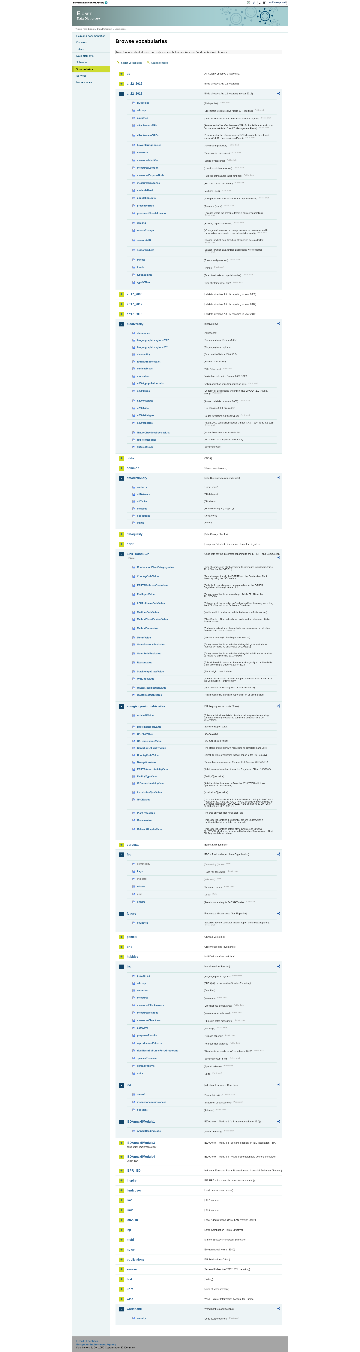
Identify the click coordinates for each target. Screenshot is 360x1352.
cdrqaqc (141, 110)
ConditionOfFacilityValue (151, 748)
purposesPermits (147, 1035)
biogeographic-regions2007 (153, 340)
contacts (142, 487)
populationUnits (146, 198)
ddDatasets (143, 494)
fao (129, 854)
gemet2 (132, 936)
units (140, 1073)
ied (129, 1085)
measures (142, 152)
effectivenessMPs (147, 125)
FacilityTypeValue (147, 776)
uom (130, 1289)
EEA (91, 3)
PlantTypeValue (146, 813)
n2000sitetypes (145, 415)
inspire (131, 1180)
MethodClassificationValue (152, 619)
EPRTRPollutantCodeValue (152, 585)
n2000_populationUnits (150, 383)
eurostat (133, 844)
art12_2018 (134, 93)
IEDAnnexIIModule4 (141, 1156)
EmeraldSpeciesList (148, 361)
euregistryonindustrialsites (146, 706)
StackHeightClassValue (150, 671)
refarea (141, 886)
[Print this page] (260, 3)
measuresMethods (147, 1012)
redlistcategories (146, 439)
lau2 (130, 1210)
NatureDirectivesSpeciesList (153, 432)
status (140, 522)
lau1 (130, 1200)
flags (140, 871)
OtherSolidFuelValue (149, 653)
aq (128, 73)
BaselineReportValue (149, 726)
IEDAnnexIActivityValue (150, 783)
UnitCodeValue (145, 678)
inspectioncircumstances (151, 1102)
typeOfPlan (143, 282)
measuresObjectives (148, 1020)
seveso (132, 1269)
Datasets (81, 42)
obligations (143, 515)
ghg (129, 946)
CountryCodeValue (148, 576)
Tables (80, 48)
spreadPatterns (145, 1065)
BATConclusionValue (149, 741)
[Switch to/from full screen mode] (265, 3)
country (141, 1318)
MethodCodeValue (147, 628)
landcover (134, 1190)
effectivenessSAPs (147, 135)
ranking (141, 223)
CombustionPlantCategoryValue (155, 567)
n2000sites (143, 408)
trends (140, 267)
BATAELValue (145, 734)
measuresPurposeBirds (150, 175)
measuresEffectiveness (150, 1005)
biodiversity (135, 324)
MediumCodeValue (148, 612)
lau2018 (132, 1220)
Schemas (81, 62)
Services (81, 75)
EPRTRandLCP (138, 553)
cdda (130, 458)
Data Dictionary (104, 29)
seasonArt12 (144, 240)
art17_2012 (134, 304)
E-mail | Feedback (87, 1340)
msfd (130, 1239)
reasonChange (145, 230)
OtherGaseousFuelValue (151, 644)
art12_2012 (134, 83)
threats (141, 259)
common (133, 468)
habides (132, 956)
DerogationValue (146, 762)
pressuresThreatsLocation (152, 213)
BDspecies (143, 102)
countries (142, 118)
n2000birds (143, 391)
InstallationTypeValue (149, 792)
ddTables (142, 501)
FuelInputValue (145, 594)
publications (135, 1259)
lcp (129, 1229)
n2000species (145, 422)
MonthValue (144, 637)
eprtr (130, 544)
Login (253, 2)
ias (129, 966)
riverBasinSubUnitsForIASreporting (157, 1050)
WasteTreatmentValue (149, 694)
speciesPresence (147, 1058)
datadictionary (137, 478)
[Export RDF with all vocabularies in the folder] (278, 94)
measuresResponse (148, 183)
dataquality (143, 354)
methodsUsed (145, 190)
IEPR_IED (134, 1170)
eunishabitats (145, 368)
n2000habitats (145, 400)
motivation (143, 376)
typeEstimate (144, 274)
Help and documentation (90, 35)
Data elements (85, 55)
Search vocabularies (131, 63)
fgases (131, 913)
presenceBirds (145, 205)
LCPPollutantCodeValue (151, 603)
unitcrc (141, 901)
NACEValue (143, 799)
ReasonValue (144, 662)
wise (130, 1299)
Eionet (91, 29)
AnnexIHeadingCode (149, 1131)
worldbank (134, 1309)
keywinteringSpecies (149, 145)
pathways (142, 1027)
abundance (143, 333)
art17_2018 (134, 314)
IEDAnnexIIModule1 (141, 1121)
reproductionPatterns (149, 1043)
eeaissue (142, 508)
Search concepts (159, 63)
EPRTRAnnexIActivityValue (152, 769)
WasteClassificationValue (151, 687)
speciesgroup (145, 446)
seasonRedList (145, 250)
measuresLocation (147, 167)
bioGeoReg (143, 975)
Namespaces (84, 82)
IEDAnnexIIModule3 (141, 1142)
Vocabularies (84, 69)
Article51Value (145, 715)
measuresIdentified (148, 160)
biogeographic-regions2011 (153, 347)
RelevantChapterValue (149, 829)
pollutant (142, 1109)
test (129, 1279)
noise (131, 1249)
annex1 (141, 1094)
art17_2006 (134, 294)
